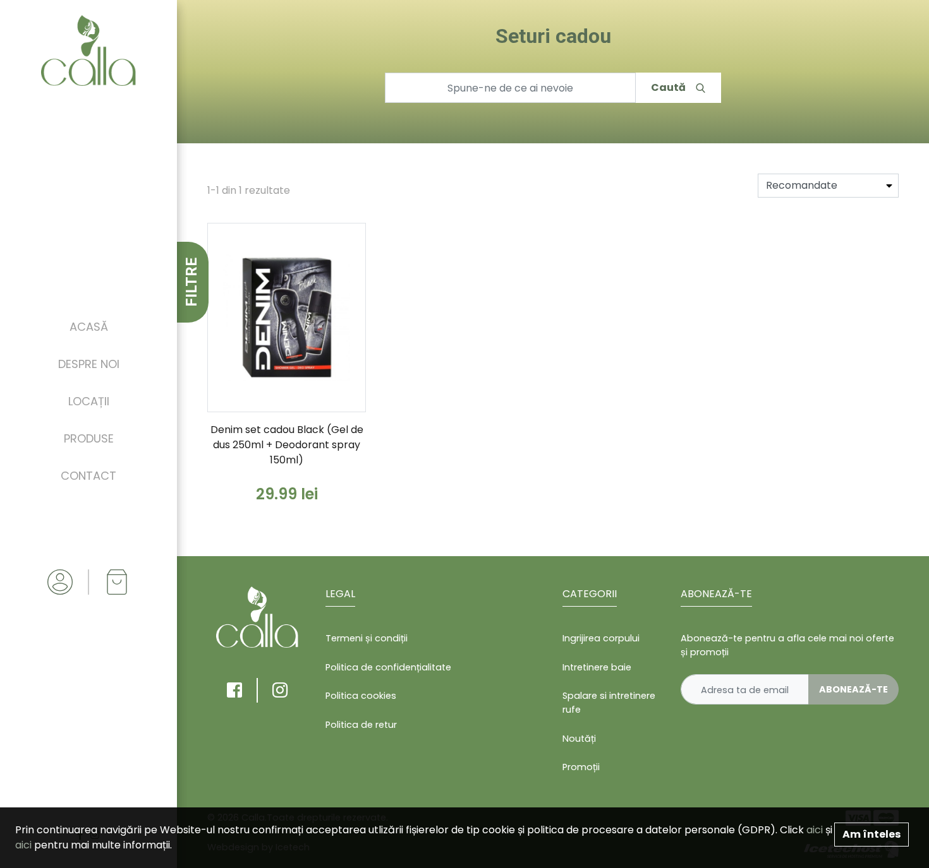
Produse (89, 438)
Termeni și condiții (366, 638)
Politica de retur (361, 724)
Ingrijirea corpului (601, 638)
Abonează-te (853, 689)
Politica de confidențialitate (388, 667)
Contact (88, 476)
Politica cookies (360, 695)
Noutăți (579, 738)
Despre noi (88, 364)
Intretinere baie (596, 667)
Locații (88, 401)
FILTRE (191, 282)
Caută (668, 87)
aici (814, 830)
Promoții (581, 767)
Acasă (89, 327)
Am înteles (871, 834)
